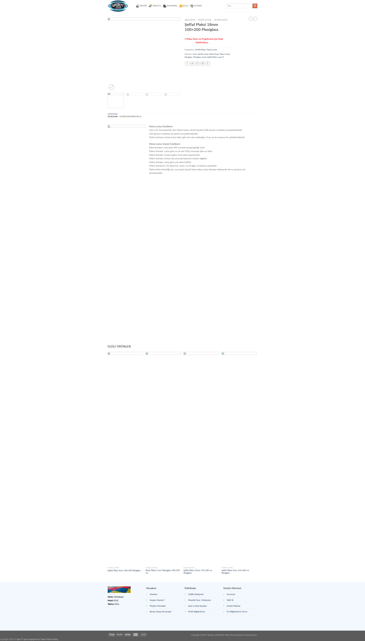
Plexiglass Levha (199, 57)
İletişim (198, 6)
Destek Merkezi (233, 606)
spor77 (221, 57)
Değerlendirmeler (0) (130, 116)
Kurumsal (172, 6)
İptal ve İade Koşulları (197, 606)
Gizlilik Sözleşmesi (196, 594)
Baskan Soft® (214, 635)
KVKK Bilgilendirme (196, 612)
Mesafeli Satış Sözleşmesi (199, 600)
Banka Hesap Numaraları (161, 612)
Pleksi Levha (204, 20)
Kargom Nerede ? (157, 600)
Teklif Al (156, 6)
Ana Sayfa (190, 20)
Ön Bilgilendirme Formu (237, 612)
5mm (195, 54)
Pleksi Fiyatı (214, 54)
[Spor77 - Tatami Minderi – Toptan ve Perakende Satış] (120, 6)
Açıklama (113, 116)
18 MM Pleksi (220, 20)
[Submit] (255, 6)
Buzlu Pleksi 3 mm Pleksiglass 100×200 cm (163, 571)
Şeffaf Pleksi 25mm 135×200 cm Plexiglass (197, 571)
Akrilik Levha (203, 54)
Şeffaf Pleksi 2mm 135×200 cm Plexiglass (235, 571)
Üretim (143, 6)
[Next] (175, 54)
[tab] (113, 116)
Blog (185, 6)
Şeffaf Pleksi (212, 57)
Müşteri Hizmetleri (158, 606)
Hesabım (153, 594)
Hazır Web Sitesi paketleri (231, 635)
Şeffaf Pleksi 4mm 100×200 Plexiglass (124, 571)
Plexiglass (188, 57)
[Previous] (112, 54)
